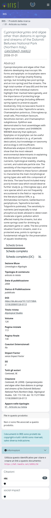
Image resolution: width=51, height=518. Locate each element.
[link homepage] (10, 5)
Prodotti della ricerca (19, 21)
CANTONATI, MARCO (17, 51)
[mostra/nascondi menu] (48, 5)
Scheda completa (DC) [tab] (20, 256)
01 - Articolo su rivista (16, 24)
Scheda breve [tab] (14, 245)
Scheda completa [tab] (17, 251)
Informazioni (13, 450)
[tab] (40, 257)
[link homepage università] (32, 5)
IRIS (4, 21)
